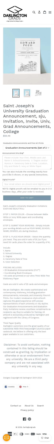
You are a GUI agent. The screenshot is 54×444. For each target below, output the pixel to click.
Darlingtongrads (29, 427)
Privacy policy (27, 410)
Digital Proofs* (8, 180)
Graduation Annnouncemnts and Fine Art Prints (23, 143)
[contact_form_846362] (6, 437)
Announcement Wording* (13, 153)
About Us (29, 405)
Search (40, 405)
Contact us (15, 405)
